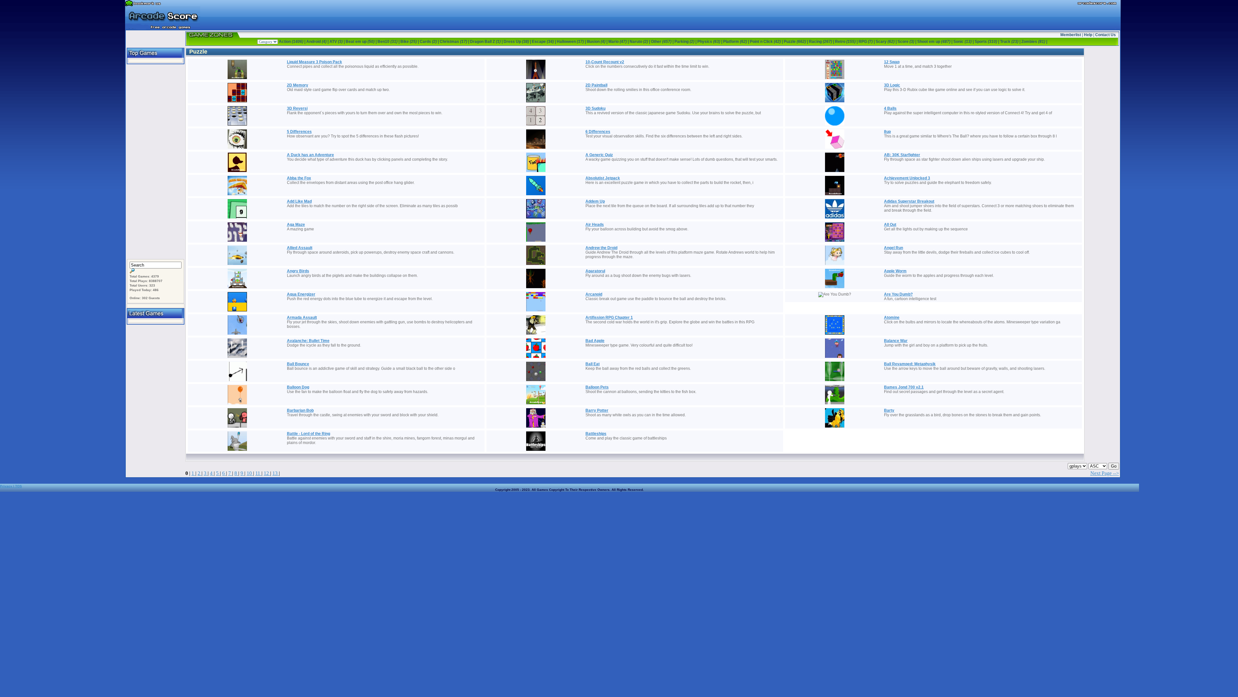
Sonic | (964, 41)
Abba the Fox (299, 178)
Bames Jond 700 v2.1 (904, 387)
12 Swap (891, 62)
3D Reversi (297, 108)
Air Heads (594, 224)
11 (258, 473)
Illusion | (597, 41)
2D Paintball (596, 85)
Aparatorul (595, 271)
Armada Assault (302, 317)
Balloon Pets (597, 387)
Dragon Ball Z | (487, 41)
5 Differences (299, 131)
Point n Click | (767, 41)
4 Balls (890, 108)
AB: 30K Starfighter (902, 155)
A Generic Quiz (599, 155)
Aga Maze (296, 224)
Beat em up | (362, 41)
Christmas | (455, 41)
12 (267, 473)
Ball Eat (592, 364)
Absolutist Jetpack (602, 178)
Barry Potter (596, 410)
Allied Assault (299, 248)
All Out (890, 224)
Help (1088, 35)
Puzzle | (796, 41)
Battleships (595, 433)
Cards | (430, 41)
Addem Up (595, 201)
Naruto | (640, 41)
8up (887, 131)
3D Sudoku (595, 108)
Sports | (987, 41)
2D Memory (297, 85)
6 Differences (597, 131)
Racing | (822, 41)
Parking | (685, 41)
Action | (292, 41)
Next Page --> (1104, 473)
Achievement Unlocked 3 (907, 178)
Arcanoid (593, 294)
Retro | (847, 41)
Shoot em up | (935, 41)
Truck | (1010, 41)
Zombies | (1034, 41)
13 (275, 473)
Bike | (410, 41)
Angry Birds (298, 271)
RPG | (867, 41)
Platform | (736, 41)
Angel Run (893, 248)
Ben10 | (389, 41)
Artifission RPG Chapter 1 (609, 317)
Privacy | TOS (11, 486)
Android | (317, 41)
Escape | (544, 41)
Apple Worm (895, 271)
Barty (889, 410)
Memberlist (1070, 35)
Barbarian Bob (300, 410)
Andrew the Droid (601, 248)
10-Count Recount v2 (604, 62)
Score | (907, 41)
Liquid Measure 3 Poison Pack (314, 62)
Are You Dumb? (898, 294)
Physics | (710, 41)
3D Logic (892, 85)
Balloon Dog (298, 387)
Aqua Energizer (301, 294)
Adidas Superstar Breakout (909, 201)
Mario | (619, 41)
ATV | (337, 41)
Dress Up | (518, 41)
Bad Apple (594, 340)
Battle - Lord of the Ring (308, 433)
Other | (662, 41)
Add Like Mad (299, 201)
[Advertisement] (155, 162)
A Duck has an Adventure (310, 155)
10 (250, 473)
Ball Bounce (298, 364)
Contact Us (1105, 35)
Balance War (896, 340)
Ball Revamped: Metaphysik (910, 364)
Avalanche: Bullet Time (308, 340)
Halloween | (572, 41)
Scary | (887, 41)
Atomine (891, 317)
